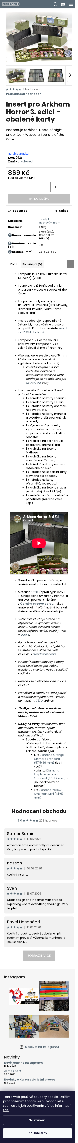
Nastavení (38, 1120)
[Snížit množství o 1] (46, 187)
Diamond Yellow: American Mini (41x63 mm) (49, 794)
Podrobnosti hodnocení (24, 94)
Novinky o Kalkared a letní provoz (29, 1079)
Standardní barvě (44, 654)
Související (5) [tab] (32, 264)
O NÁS (24, 635)
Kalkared (27, 161)
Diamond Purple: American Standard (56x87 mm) (50, 774)
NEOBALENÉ (34, 383)
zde (6, 1110)
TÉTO (39, 701)
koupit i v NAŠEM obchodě (42, 330)
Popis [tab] (14, 264)
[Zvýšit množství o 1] (65, 187)
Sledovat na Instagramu (42, 1047)
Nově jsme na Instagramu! (24, 1062)
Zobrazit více (39, 955)
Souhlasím (37, 1133)
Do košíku (41, 199)
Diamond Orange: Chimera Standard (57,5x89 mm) (49, 759)
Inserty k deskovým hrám (49, 221)
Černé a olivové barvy (36, 604)
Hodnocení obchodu (39, 811)
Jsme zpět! (12, 1071)
